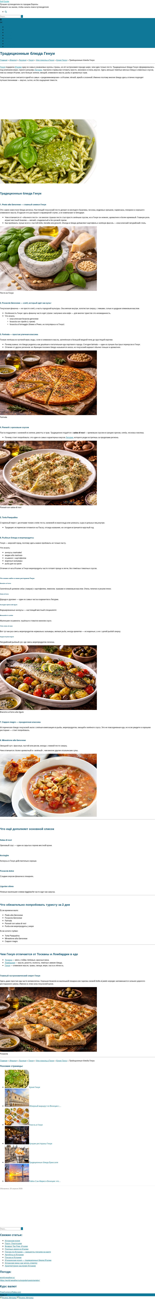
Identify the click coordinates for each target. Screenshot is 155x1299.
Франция (9, 38)
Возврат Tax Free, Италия (16, 1246)
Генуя (31, 60)
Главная (3, 60)
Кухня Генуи (61, 60)
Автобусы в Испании (14, 1254)
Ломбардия (10, 962)
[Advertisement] (77, 100)
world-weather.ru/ (7, 1277)
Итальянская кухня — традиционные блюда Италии (28, 1260)
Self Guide (4, 1)
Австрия (8, 27)
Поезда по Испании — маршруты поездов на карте (28, 1251)
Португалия (10, 46)
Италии (18, 67)
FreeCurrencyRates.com (10, 1292)
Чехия (7, 41)
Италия (8, 35)
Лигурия (22, 60)
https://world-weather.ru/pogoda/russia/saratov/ (20, 1280)
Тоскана (8, 959)
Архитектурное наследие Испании (20, 1265)
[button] (1, 19)
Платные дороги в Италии (16, 1249)
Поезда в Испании (13, 1257)
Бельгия (8, 29)
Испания (9, 32)
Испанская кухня (12, 1240)
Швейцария (10, 43)
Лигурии (38, 69)
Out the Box (13, 1294)
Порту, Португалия (13, 1243)
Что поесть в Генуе (45, 60)
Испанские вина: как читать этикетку (21, 1263)
